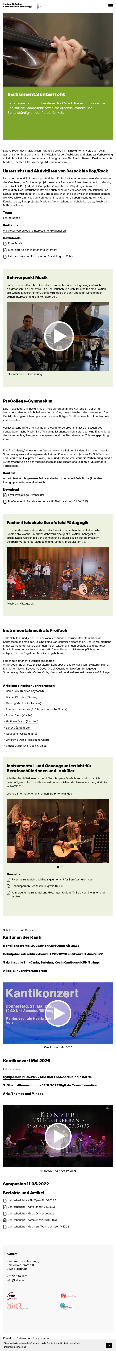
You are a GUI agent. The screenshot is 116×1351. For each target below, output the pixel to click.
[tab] (21, 945)
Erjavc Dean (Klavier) (19, 715)
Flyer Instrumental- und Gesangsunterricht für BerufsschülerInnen (52, 879)
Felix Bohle (82, 478)
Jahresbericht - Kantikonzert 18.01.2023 (32, 1220)
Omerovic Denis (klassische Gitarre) (28, 739)
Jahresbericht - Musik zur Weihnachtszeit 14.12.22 (38, 1226)
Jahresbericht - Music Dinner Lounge (31, 1213)
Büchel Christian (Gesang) (22, 697)
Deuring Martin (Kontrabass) (23, 703)
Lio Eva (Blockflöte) (18, 727)
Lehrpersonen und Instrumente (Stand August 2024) (40, 256)
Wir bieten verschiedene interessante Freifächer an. (34, 230)
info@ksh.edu (15, 1280)
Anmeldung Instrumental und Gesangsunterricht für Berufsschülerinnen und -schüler (59, 894)
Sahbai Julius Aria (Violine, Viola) (26, 745)
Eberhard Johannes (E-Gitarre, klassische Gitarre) (36, 709)
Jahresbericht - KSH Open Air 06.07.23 (32, 1200)
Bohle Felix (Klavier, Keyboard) (25, 691)
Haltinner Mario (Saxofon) (22, 721)
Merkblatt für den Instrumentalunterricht (32, 249)
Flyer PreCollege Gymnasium (26, 494)
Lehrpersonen (11, 217)
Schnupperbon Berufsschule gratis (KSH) (37, 886)
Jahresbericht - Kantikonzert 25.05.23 (31, 1206)
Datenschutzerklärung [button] (15, 1347)
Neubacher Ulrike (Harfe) (21, 733)
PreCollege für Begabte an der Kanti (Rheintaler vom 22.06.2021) (48, 501)
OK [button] (109, 1345)
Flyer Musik (15, 243)
